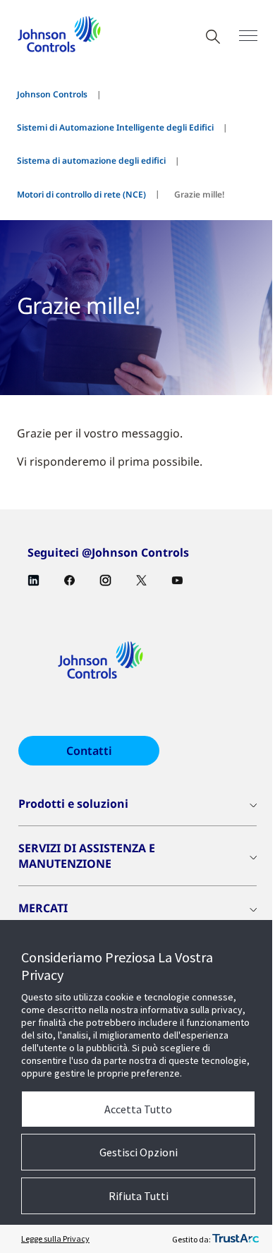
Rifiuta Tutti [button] (139, 1196)
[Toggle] (248, 36)
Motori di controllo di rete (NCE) (81, 194)
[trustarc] (235, 1239)
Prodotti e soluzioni (73, 803)
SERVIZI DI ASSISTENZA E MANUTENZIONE (86, 855)
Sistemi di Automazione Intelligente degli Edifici (115, 127)
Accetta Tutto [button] (138, 1109)
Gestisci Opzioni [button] (138, 1152)
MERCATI (43, 908)
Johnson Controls (52, 94)
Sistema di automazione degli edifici (91, 161)
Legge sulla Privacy (55, 1238)
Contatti (89, 750)
